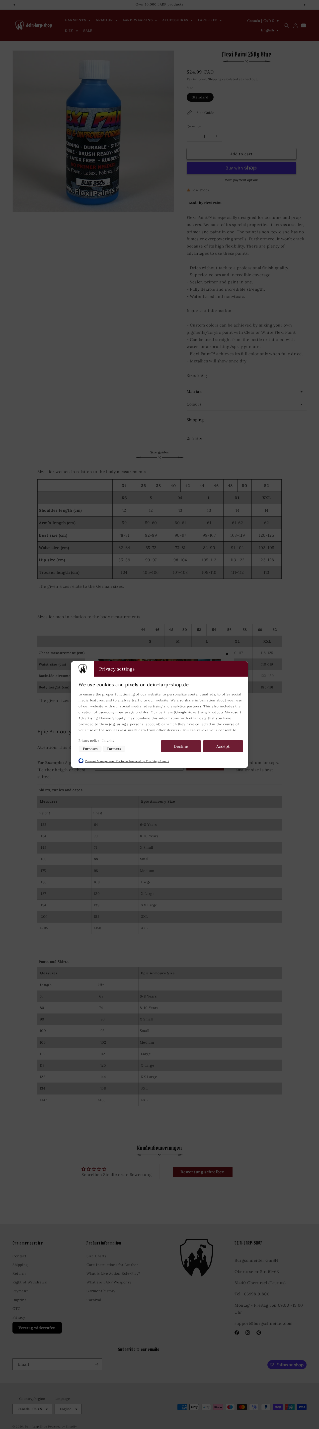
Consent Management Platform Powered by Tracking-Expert (127, 761)
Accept (223, 746)
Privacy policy (89, 740)
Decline (181, 746)
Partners (114, 748)
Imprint (108, 740)
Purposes (90, 748)
